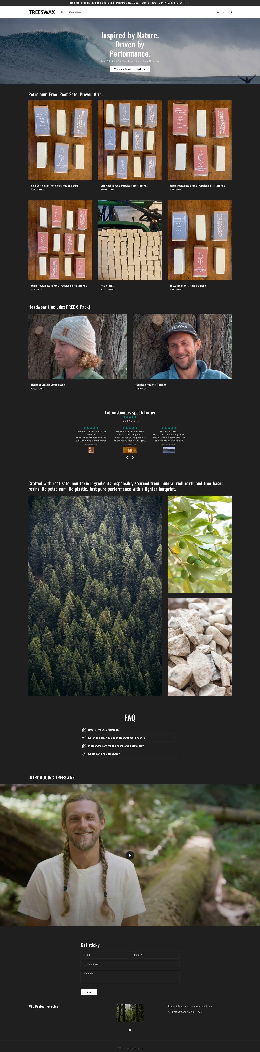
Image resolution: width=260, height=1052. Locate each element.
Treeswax (126, 1048)
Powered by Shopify (136, 1048)
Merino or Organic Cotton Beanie (48, 384)
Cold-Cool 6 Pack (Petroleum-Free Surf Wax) (54, 185)
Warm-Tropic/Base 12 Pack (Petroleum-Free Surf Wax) (59, 285)
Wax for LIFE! (107, 285)
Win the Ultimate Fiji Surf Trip (130, 69)
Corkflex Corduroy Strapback (150, 384)
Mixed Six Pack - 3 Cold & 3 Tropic (188, 285)
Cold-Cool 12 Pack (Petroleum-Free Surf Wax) (124, 185)
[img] (130, 417)
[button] (218, 12)
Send (89, 992)
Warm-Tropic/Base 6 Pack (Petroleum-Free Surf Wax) (198, 185)
